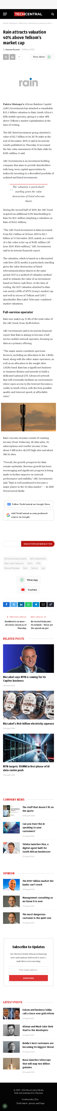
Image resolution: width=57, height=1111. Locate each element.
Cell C (30, 563)
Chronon (39, 1093)
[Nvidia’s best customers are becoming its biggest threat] (11, 1047)
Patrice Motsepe (12, 568)
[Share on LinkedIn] (12, 57)
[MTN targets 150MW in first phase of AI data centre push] (28, 748)
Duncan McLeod (12, 49)
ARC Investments (38, 558)
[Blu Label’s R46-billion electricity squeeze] (28, 705)
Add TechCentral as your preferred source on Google (29, 515)
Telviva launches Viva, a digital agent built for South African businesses (36, 848)
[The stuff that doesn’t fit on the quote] (11, 811)
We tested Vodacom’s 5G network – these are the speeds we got (42, 625)
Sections (13, 23)
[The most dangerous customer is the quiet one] (11, 918)
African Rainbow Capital (15, 558)
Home (5, 23)
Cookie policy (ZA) (30, 1099)
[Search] (52, 14)
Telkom (34, 568)
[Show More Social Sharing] (19, 57)
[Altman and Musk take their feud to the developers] (11, 1030)
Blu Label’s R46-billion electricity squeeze (28, 723)
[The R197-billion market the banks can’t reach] (11, 884)
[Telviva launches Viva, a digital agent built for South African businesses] (11, 848)
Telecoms (23, 23)
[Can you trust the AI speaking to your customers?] (11, 827)
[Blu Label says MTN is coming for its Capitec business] (28, 658)
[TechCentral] (28, 14)
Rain (25, 568)
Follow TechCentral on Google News (31, 504)
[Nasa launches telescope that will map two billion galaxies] (11, 1063)
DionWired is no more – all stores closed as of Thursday (15, 625)
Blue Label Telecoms (14, 563)
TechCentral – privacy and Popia (30, 1103)
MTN (38, 563)
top (43, 568)
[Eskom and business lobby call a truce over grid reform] (11, 1013)
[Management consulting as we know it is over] (11, 901)
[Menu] (5, 14)
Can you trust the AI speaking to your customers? (33, 827)
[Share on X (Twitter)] (6, 57)
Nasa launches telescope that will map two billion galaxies (36, 1063)
